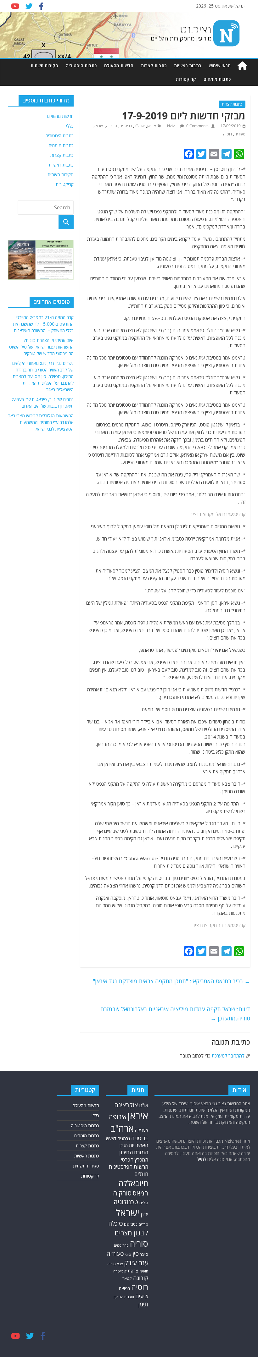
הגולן (124, 1145)
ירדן (144, 1214)
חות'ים (141, 1174)
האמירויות (138, 1145)
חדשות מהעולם (118, 66)
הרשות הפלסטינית (128, 1166)
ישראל (99, 126)
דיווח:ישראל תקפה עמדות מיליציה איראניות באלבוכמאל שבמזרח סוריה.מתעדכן (175, 1013)
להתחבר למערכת (228, 1055)
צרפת (133, 1270)
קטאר (127, 1278)
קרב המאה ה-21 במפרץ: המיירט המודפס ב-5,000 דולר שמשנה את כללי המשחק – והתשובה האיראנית (43, 323)
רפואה (124, 1288)
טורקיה (111, 126)
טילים (143, 1203)
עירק (130, 1262)
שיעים (141, 1296)
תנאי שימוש (220, 66)
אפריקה (141, 1130)
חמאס (140, 1193)
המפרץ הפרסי (134, 1159)
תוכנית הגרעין (124, 1296)
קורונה (140, 1278)
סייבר (144, 1254)
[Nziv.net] (242, 66)
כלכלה (115, 1223)
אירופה (117, 1117)
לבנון (140, 1233)
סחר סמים (121, 1245)
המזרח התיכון (133, 1152)
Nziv (171, 126)
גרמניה (124, 1138)
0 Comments (197, 126)
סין (135, 1254)
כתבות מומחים (217, 79)
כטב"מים (130, 1224)
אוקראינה (126, 1105)
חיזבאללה (133, 1183)
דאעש (111, 1138)
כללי (70, 126)
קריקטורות (186, 79)
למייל (201, 1159)
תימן (143, 1304)
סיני (128, 1254)
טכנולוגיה (126, 1202)
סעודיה (239, 134)
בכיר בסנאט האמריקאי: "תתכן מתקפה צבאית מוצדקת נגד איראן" (171, 981)
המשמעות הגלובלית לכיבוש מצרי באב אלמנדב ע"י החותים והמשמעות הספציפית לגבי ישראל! (41, 422)
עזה (143, 1262)
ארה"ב (139, 126)
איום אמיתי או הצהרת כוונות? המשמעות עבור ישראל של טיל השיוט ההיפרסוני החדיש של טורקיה (41, 346)
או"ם (143, 1105)
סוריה (139, 1243)
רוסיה (227, 134)
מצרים (123, 1232)
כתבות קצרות (153, 66)
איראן (151, 126)
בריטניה (126, 126)
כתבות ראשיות (187, 66)
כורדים (143, 1224)
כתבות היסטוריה (81, 66)
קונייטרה (119, 1271)
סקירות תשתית (44, 66)
